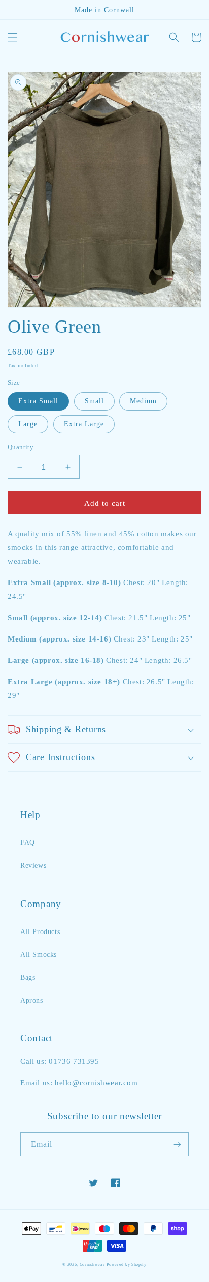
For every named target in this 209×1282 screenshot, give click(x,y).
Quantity (20, 447)
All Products (40, 932)
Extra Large (84, 424)
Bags (27, 977)
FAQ (27, 843)
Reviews (33, 865)
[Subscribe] (177, 1144)
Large (28, 424)
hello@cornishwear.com (96, 1083)
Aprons (31, 1000)
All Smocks (38, 954)
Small (94, 401)
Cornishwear (92, 1264)
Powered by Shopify (127, 1264)
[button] (13, 37)
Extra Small (38, 401)
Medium (143, 401)
